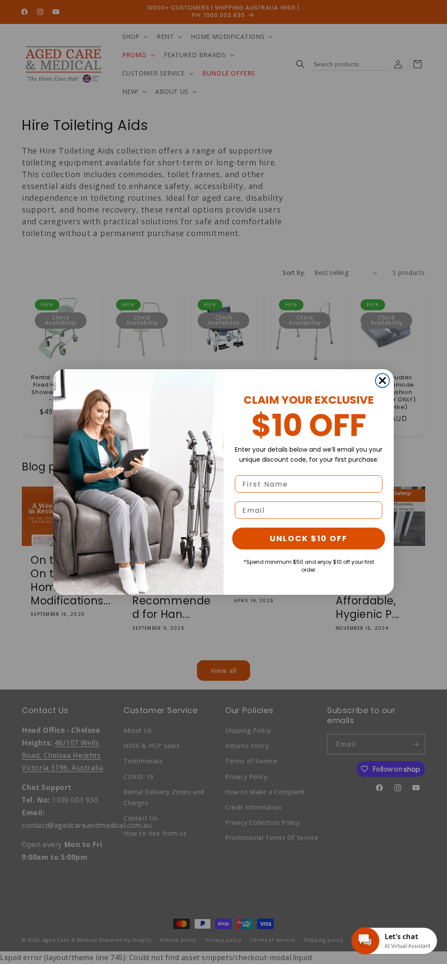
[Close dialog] (382, 381)
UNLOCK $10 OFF (308, 538)
